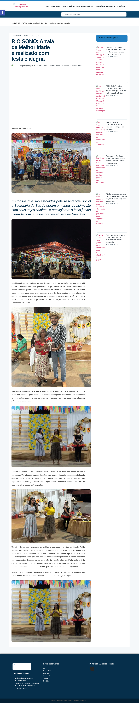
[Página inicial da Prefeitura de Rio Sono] (22, 6)
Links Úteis (121, 6)
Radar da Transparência (84, 6)
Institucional (110, 6)
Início (47, 6)
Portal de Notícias (68, 6)
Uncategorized (36, 36)
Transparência (100, 6)
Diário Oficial (55, 6)
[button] (2, 12)
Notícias (20, 23)
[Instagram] (92, 669)
